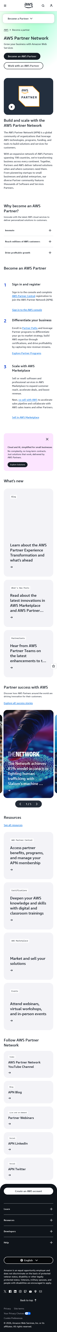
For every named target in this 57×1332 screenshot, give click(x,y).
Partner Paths (30, 328)
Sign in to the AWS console (27, 309)
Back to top (26, 1300)
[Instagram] (20, 1292)
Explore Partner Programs (26, 353)
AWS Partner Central (23, 296)
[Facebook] (10, 1292)
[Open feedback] (53, 666)
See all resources (13, 825)
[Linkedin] (15, 1292)
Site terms (19, 1308)
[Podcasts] (35, 1292)
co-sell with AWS (28, 399)
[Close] (47, 439)
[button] (20, 18)
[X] (5, 1292)
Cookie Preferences (13, 1318)
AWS (6, 29)
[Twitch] (25, 1292)
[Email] (40, 1292)
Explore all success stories (18, 703)
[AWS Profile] (51, 6)
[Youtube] (30, 1292)
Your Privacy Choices (14, 1313)
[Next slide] (38, 804)
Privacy (7, 1308)
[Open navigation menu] (5, 5)
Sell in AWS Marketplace (25, 417)
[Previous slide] (18, 804)
